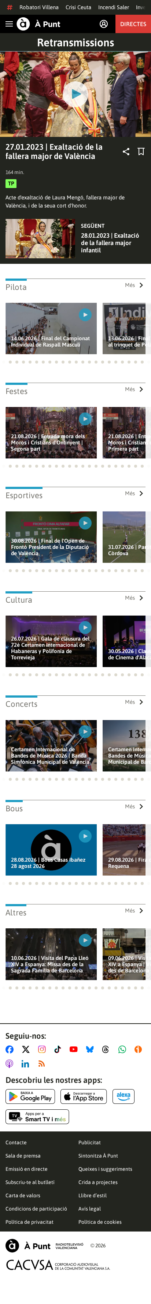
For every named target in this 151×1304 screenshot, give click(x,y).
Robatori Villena (39, 7)
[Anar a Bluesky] (91, 1049)
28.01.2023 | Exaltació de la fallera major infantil (110, 243)
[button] (3, 362)
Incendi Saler (113, 7)
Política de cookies (100, 1222)
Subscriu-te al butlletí (30, 1182)
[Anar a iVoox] (140, 1049)
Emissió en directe (26, 1169)
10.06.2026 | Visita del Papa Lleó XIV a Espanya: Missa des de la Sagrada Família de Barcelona (50, 964)
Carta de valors (22, 1195)
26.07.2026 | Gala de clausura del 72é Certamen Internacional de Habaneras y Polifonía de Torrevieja (50, 647)
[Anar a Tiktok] (59, 1049)
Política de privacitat (29, 1222)
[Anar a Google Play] (30, 1096)
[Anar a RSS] (43, 1063)
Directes (133, 24)
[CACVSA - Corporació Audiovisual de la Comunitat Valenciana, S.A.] (58, 1265)
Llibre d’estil (92, 1195)
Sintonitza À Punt (98, 1156)
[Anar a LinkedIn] (27, 1063)
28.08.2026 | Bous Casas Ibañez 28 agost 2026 (48, 863)
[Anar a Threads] (107, 1049)
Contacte (16, 1142)
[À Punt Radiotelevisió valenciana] (44, 1245)
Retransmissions (75, 42)
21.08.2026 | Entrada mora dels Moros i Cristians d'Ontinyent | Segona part (48, 442)
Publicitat (89, 1142)
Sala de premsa (23, 1156)
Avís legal (89, 1209)
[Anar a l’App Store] (83, 1096)
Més (130, 285)
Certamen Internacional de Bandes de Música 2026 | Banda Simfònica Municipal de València (50, 755)
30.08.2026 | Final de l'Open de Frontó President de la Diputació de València (50, 547)
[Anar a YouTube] (75, 1049)
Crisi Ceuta (78, 7)
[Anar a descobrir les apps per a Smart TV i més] (37, 1116)
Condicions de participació (36, 1209)
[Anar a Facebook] (10, 1049)
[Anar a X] (27, 1049)
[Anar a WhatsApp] (123, 1049)
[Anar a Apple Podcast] (10, 1063)
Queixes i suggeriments (105, 1169)
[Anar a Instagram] (43, 1049)
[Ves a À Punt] (38, 24)
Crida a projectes (98, 1182)
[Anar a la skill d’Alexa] (124, 1096)
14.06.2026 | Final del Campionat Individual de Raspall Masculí (50, 341)
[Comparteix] (126, 151)
